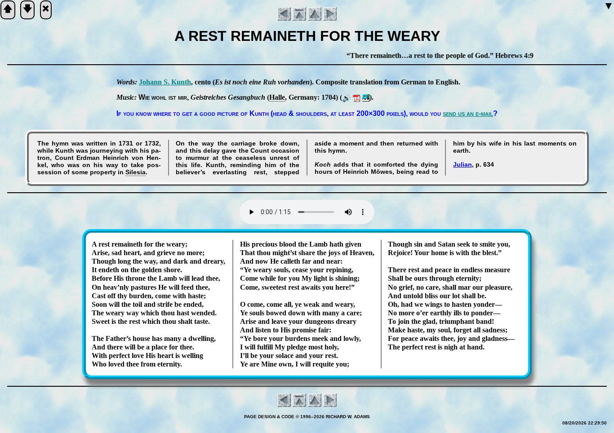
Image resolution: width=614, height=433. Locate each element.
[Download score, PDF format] (356, 97)
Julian (462, 164)
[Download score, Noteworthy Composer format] (365, 97)
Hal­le (277, 97)
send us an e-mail (468, 113)
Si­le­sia (135, 172)
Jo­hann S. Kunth (165, 82)
